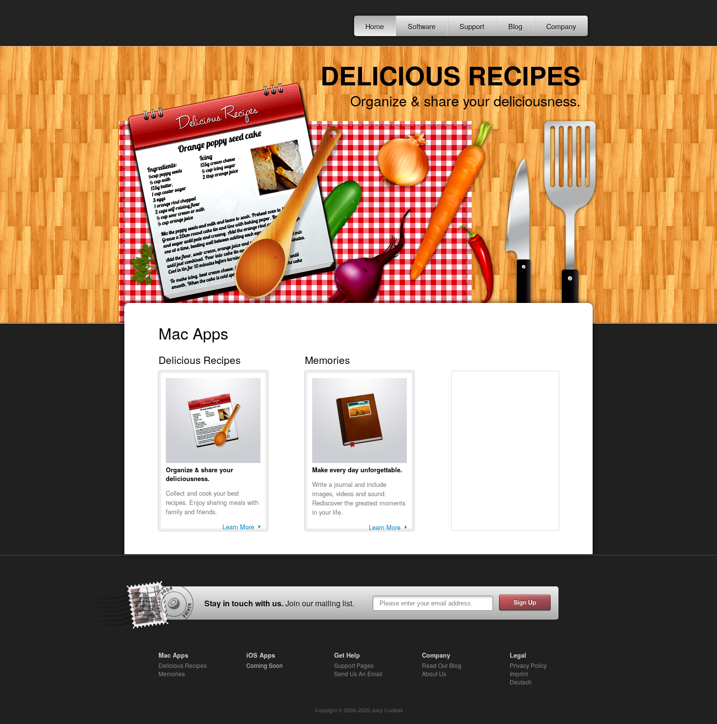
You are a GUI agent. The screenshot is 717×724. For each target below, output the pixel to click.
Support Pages (354, 665)
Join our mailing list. (319, 603)
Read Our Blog (441, 665)
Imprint (519, 673)
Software (422, 26)
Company (561, 26)
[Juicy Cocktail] (190, 23)
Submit (525, 603)
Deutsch (521, 682)
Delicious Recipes (183, 665)
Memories (172, 673)
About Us (434, 673)
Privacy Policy (528, 665)
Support (471, 26)
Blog (515, 26)
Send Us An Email (358, 673)
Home (374, 26)
